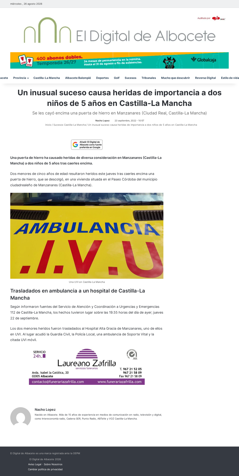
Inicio (48, 124)
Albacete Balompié (78, 78)
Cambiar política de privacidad (45, 469)
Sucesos (130, 78)
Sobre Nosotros (53, 464)
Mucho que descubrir (175, 78)
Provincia (19, 78)
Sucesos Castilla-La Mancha (69, 124)
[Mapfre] (87, 384)
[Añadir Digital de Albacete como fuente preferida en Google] (87, 144)
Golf (117, 78)
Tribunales (149, 78)
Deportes (102, 78)
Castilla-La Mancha (46, 78)
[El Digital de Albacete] (119, 30)
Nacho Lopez (102, 120)
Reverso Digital (205, 78)
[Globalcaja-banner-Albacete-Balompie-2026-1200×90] (119, 60)
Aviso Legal (34, 464)
